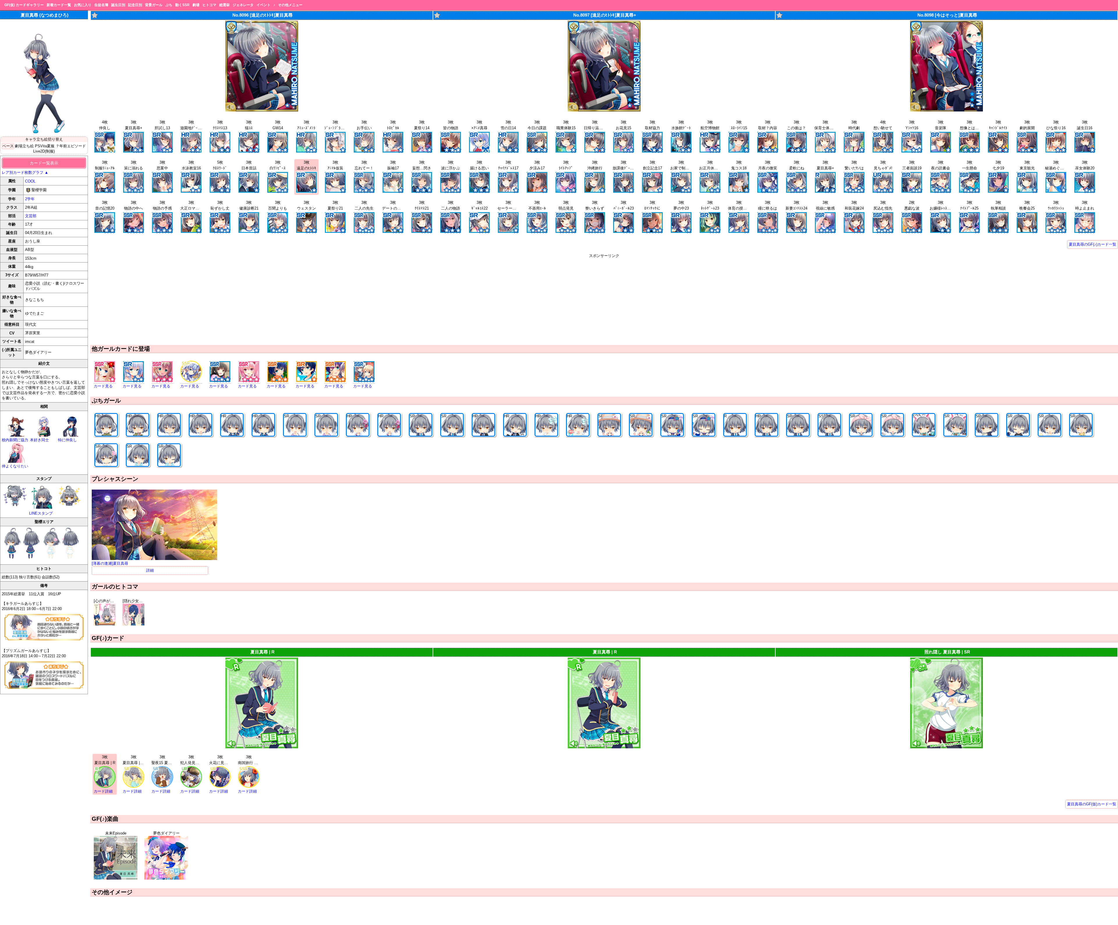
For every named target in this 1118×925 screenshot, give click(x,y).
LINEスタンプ (41, 513)
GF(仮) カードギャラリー (24, 5)
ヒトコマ (209, 5)
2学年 (30, 199)
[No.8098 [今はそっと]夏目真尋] (946, 110)
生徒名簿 (101, 5)
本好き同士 (39, 440)
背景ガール (153, 5)
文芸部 (30, 216)
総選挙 (224, 5)
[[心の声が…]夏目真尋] (105, 624)
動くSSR (182, 5)
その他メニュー (290, 5)
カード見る (103, 386)
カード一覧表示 (44, 163)
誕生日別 (118, 5)
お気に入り (82, 5)
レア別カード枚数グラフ (25, 172)
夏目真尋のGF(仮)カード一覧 (1091, 804)
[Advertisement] (604, 299)
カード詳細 (103, 791)
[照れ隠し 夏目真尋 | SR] (946, 747)
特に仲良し (67, 440)
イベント (263, 5)
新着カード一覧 (59, 5)
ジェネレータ (243, 5)
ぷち (168, 5)
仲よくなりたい (15, 466)
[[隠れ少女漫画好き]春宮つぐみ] (133, 624)
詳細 (150, 570)
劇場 (195, 5)
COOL (30, 181)
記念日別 (135, 5)
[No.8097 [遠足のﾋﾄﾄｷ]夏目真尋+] (604, 110)
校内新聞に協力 (15, 440)
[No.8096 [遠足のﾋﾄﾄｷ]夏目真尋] (261, 110)
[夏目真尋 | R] (261, 747)
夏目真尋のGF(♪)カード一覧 (1092, 244)
